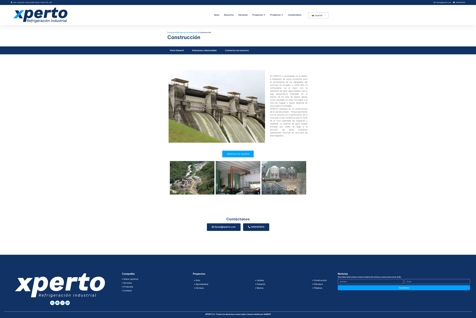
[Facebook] (67, 303)
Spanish (318, 15)
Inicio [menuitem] (216, 15)
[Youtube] (57, 303)
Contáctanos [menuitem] (294, 15)
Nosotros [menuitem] (229, 15)
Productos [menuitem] (275, 15)
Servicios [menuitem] (243, 15)
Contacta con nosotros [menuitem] (237, 50)
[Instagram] (62, 303)
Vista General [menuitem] (177, 50)
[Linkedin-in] (52, 303)
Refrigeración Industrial (187, 32)
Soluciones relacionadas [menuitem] (204, 50)
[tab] (238, 154)
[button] (264, 14)
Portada (171, 32)
